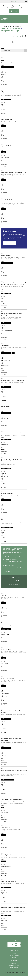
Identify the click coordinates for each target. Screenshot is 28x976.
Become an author (14, 967)
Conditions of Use (20, 972)
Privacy (13, 972)
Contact (14, 957)
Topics (15, 11)
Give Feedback (14, 963)
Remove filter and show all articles (20, 42)
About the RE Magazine (14, 955)
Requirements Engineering (14, 6)
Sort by (2, 48)
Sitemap (4, 972)
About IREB (14, 953)
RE (14, 1)
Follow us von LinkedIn (13, 580)
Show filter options (12, 36)
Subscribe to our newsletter (13, 584)
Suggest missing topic (9, 243)
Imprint (9, 972)
